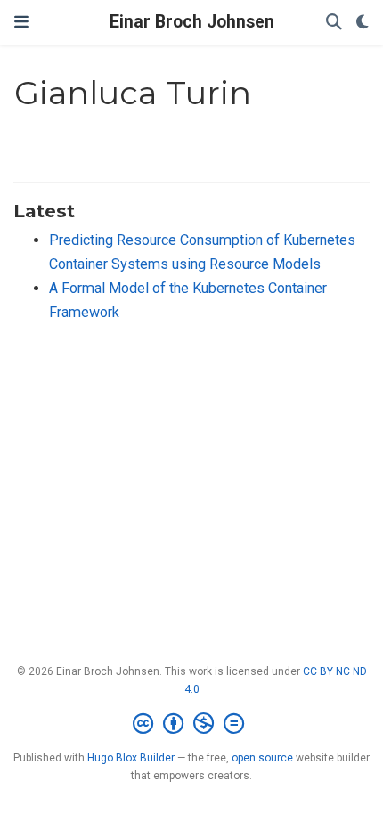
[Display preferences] (362, 22)
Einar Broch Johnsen (192, 22)
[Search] (334, 22)
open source (262, 758)
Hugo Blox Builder (131, 758)
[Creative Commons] (192, 724)
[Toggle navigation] (21, 22)
